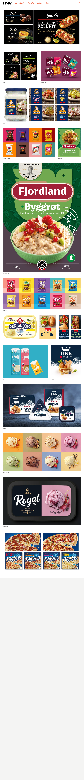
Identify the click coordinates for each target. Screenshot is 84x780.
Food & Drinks (19, 3)
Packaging (31, 3)
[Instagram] (80, 3)
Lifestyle (40, 3)
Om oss (48, 3)
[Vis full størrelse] (42, 27)
